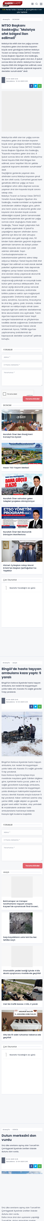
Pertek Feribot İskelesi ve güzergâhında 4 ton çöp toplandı (22, 11)
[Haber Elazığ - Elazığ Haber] (12, 4)
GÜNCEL (15, 1130)
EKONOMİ (15, 19)
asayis (14, 663)
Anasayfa (6, 19)
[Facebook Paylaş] (31, 86)
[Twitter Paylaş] (35, 86)
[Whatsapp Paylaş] (40, 86)
